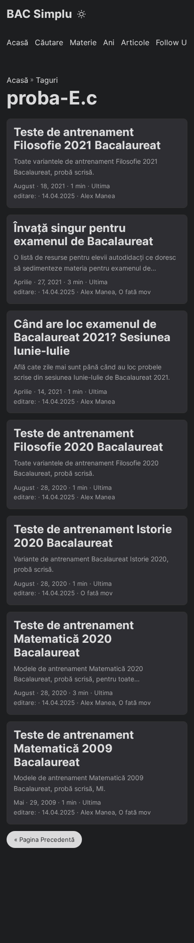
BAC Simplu (39, 14)
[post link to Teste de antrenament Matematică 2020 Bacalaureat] (97, 663)
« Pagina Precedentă (44, 839)
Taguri (47, 80)
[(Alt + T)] (81, 14)
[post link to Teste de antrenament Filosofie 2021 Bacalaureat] (97, 163)
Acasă (17, 80)
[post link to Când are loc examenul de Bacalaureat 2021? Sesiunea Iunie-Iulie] (97, 362)
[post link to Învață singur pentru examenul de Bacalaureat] (97, 259)
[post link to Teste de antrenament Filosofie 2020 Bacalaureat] (97, 464)
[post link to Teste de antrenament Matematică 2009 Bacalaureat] (97, 773)
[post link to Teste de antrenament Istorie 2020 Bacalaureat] (97, 560)
